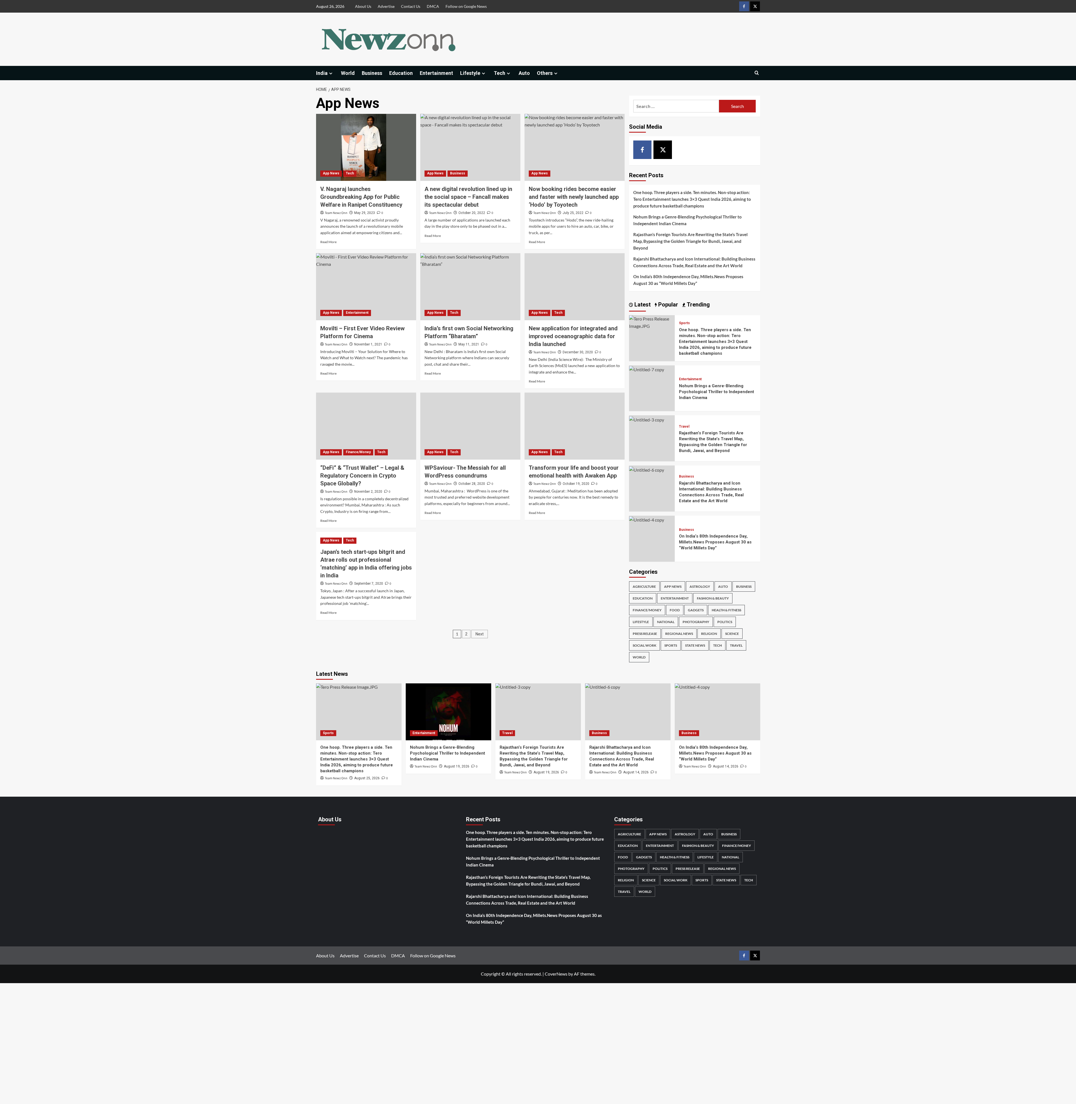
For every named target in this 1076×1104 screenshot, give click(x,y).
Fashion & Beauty (713, 598)
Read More (328, 242)
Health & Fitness (726, 610)
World (348, 73)
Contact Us (410, 6)
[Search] (756, 73)
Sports (684, 323)
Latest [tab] (642, 304)
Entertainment (436, 73)
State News (695, 645)
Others (545, 73)
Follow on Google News (466, 6)
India (322, 73)
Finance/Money (358, 452)
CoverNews (556, 973)
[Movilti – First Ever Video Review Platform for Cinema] (366, 286)
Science (732, 633)
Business (372, 73)
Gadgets (696, 610)
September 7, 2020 (368, 584)
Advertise (386, 6)
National (665, 622)
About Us (363, 6)
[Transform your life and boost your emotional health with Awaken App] (575, 426)
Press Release (645, 633)
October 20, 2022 (471, 213)
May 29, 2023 (364, 213)
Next (480, 634)
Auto (524, 73)
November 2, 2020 (368, 492)
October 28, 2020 (471, 484)
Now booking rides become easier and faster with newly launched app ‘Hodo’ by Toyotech (574, 197)
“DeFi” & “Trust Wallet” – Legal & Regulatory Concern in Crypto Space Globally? (362, 475)
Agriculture (644, 586)
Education (401, 73)
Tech (499, 73)
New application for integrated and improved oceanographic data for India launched (573, 336)
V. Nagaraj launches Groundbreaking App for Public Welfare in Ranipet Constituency (361, 197)
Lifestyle (470, 73)
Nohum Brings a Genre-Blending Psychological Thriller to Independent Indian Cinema (687, 220)
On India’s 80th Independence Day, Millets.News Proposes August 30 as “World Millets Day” (688, 280)
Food (675, 610)
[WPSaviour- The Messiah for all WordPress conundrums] (470, 426)
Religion (709, 633)
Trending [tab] (697, 304)
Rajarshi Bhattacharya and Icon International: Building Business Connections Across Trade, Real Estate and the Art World (694, 262)
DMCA (433, 6)
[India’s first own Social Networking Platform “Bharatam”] (470, 286)
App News (331, 173)
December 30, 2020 (578, 352)
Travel (684, 426)
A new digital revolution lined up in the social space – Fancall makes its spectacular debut (468, 197)
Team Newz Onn (336, 213)
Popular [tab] (667, 304)
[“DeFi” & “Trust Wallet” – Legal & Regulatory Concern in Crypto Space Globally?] (366, 426)
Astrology (700, 586)
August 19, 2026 (456, 766)
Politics (724, 622)
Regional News (679, 633)
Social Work (644, 645)
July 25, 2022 (573, 213)
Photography (696, 622)
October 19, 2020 (576, 484)
